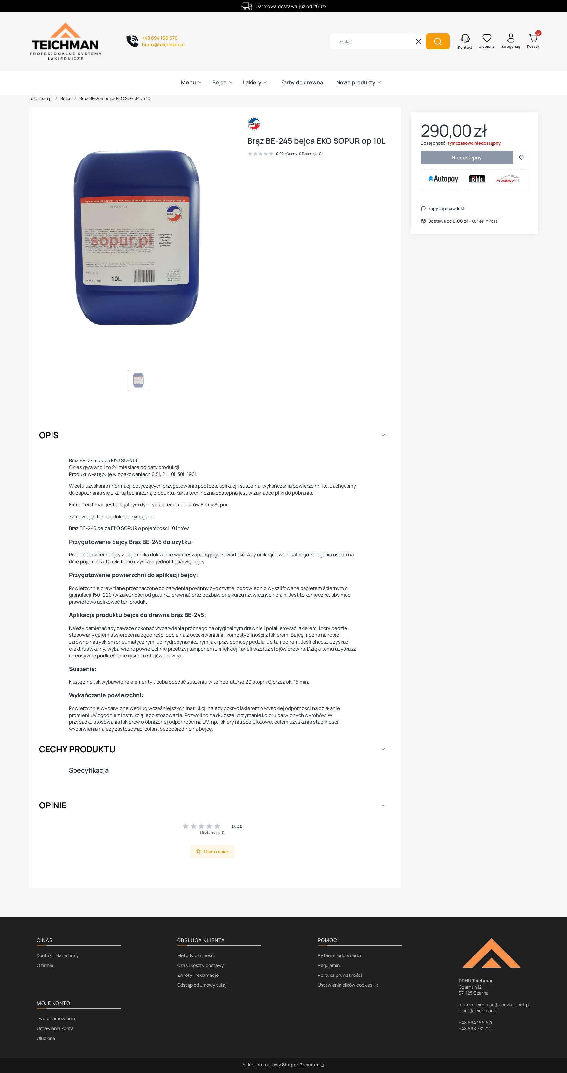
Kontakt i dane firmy (58, 955)
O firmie (45, 965)
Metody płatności (196, 955)
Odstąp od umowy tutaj (202, 985)
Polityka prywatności (340, 975)
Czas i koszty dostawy (200, 965)
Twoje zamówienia (56, 1018)
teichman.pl (40, 98)
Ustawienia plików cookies (345, 985)
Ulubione (46, 1038)
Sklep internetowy (281, 1065)
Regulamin (329, 965)
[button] (438, 41)
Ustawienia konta (55, 1028)
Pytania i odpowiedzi (339, 955)
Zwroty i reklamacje (198, 975)
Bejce (66, 98)
